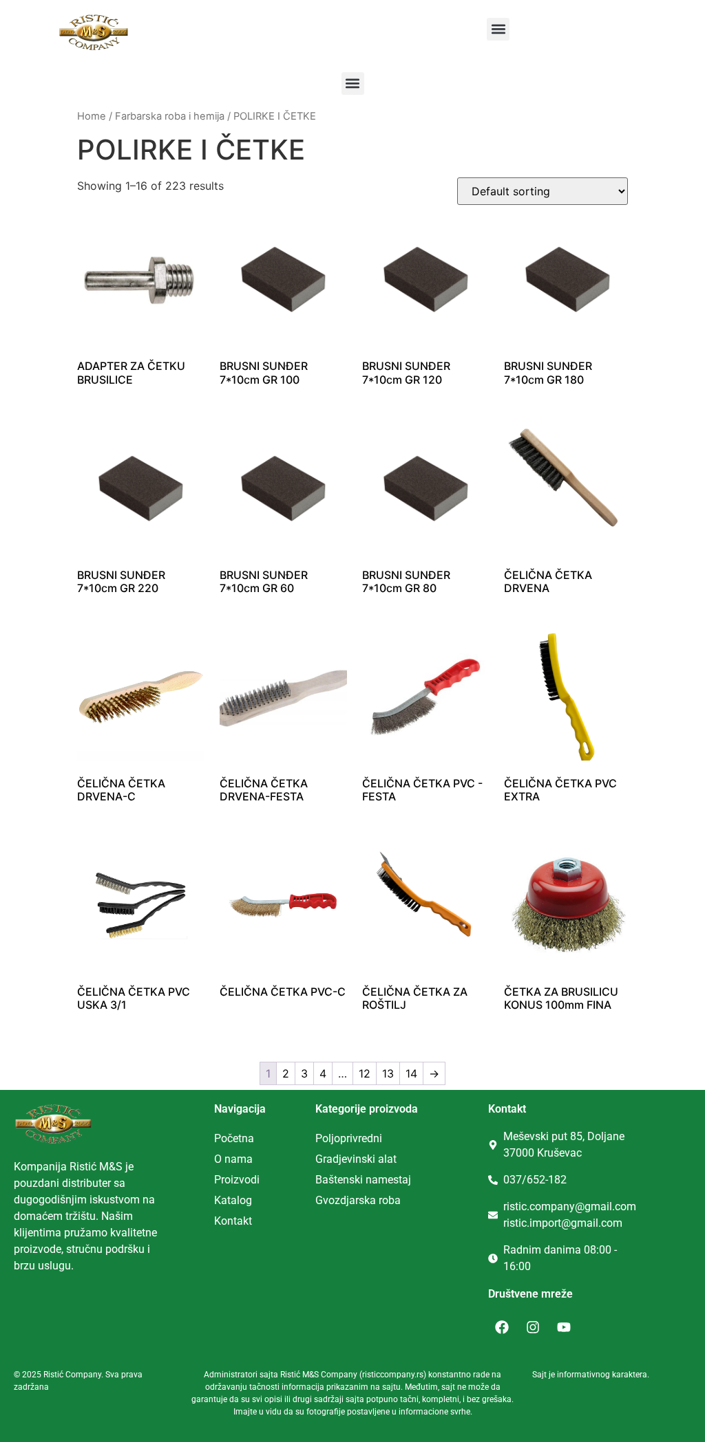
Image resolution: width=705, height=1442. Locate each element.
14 (411, 1073)
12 (364, 1073)
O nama (233, 1159)
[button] (498, 29)
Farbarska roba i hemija (169, 116)
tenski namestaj (372, 1179)
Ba (321, 1179)
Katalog (233, 1200)
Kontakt (233, 1220)
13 (388, 1073)
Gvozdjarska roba (358, 1200)
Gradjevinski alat (356, 1159)
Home (91, 116)
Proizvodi (237, 1179)
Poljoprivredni (348, 1138)
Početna (234, 1138)
